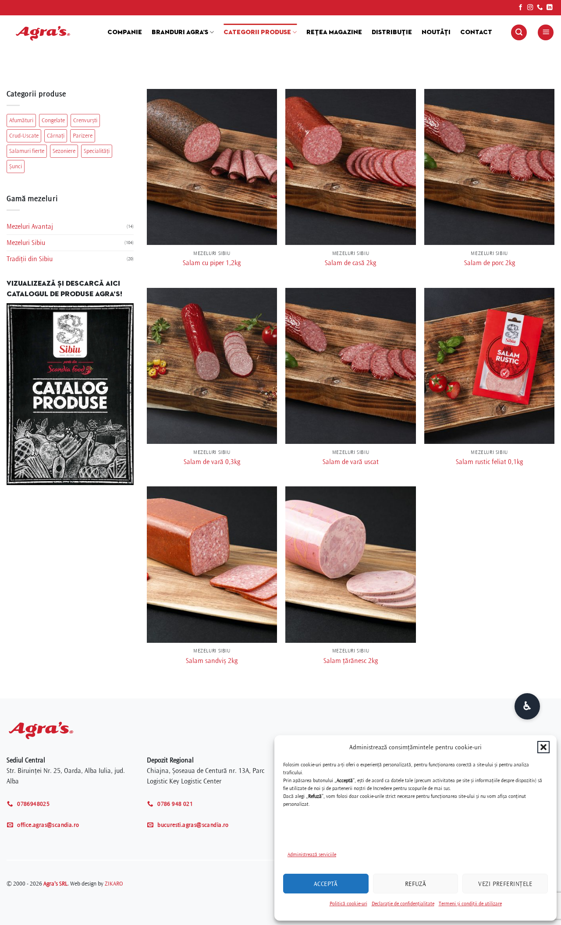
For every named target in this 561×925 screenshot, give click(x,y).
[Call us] (540, 7)
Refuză (415, 884)
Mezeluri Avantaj (30, 226)
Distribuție (392, 32)
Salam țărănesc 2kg (350, 660)
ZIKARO (114, 883)
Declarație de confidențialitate (403, 903)
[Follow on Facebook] (521, 7)
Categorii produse (257, 32)
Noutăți (436, 32)
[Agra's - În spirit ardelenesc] (50, 32)
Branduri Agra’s (180, 32)
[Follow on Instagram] (530, 7)
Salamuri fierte (26, 151)
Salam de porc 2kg (489, 263)
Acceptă (326, 884)
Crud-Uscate (24, 135)
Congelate (53, 120)
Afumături (21, 120)
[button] (543, 747)
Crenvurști (85, 120)
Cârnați (55, 135)
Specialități (97, 151)
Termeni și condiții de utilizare (470, 903)
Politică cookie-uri (348, 903)
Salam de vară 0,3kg (212, 461)
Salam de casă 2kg (350, 263)
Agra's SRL (55, 883)
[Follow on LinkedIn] (550, 7)
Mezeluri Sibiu (26, 242)
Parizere (82, 135)
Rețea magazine (334, 32)
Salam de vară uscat (351, 461)
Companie (124, 32)
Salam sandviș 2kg (212, 660)
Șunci (15, 166)
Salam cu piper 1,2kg (212, 263)
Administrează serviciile (312, 854)
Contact (476, 32)
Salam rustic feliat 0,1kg (489, 461)
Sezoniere (64, 151)
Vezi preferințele (505, 884)
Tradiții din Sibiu (30, 259)
